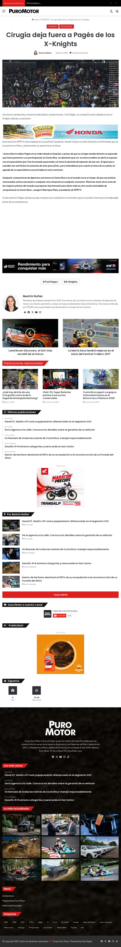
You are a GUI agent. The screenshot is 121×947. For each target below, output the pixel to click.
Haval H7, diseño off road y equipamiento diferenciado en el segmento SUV (65, 521)
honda (75, 922)
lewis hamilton (89, 922)
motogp (21, 927)
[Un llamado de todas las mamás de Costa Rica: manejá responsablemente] (11, 554)
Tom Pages (51, 281)
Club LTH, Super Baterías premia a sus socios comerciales (57, 395)
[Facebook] (29, 312)
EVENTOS (45, 19)
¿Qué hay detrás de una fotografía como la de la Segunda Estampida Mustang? (20, 395)
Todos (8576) (60, 594)
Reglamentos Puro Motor (13, 900)
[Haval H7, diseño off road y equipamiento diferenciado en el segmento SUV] (11, 525)
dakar (40, 922)
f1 (48, 922)
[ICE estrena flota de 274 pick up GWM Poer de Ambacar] (100, 847)
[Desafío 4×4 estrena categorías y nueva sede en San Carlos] (11, 568)
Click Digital (87, 941)
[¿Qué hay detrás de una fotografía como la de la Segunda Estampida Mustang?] (20, 379)
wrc (82, 927)
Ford (55, 922)
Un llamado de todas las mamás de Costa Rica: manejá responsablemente (65, 549)
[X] (32, 312)
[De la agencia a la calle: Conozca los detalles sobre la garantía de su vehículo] (11, 539)
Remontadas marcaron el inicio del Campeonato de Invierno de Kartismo (59, 3)
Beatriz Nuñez (45, 53)
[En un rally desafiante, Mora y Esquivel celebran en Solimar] (21, 870)
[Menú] (4, 12)
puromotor (48, 927)
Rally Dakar (61, 927)
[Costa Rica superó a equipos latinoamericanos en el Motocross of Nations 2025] (101, 379)
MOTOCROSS (66, 26)
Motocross (8, 927)
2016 (14, 922)
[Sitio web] (25, 312)
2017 (23, 922)
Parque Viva (34, 927)
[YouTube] (36, 312)
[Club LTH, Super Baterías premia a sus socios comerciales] (60, 379)
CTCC (31, 922)
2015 (6, 922)
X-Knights (71, 281)
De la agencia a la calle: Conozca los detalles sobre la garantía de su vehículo (67, 535)
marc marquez (106, 922)
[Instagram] (40, 312)
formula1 (65, 922)
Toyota (74, 927)
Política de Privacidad (11, 905)
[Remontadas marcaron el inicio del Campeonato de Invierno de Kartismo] (100, 870)
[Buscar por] (117, 12)
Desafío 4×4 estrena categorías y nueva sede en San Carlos (56, 563)
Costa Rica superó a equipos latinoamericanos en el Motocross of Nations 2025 (99, 395)
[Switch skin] (111, 12)
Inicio (36, 19)
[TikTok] (68, 757)
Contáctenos (8, 895)
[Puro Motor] (24, 11)
